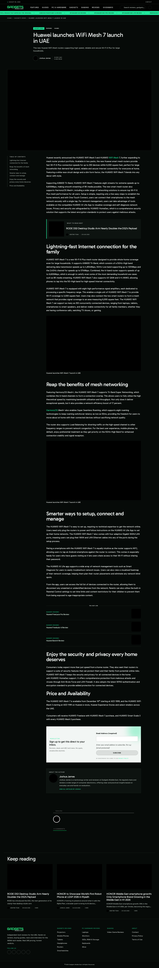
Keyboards (86, 943)
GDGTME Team (14, 908)
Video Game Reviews (115, 932)
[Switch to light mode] (150, 7)
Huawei (56, 28)
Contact (148, 2)
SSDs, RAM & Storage (90, 940)
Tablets (60, 940)
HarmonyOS (52, 410)
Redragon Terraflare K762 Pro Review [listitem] (138, 13)
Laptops (85, 932)
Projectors (61, 932)
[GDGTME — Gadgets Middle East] (15, 7)
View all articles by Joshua (70, 789)
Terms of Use (137, 940)
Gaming (85, 7)
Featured (49, 28)
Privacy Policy (123, 758)
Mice (84, 947)
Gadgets (73, 7)
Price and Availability (17, 186)
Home (9, 18)
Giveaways (108, 7)
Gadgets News (20, 18)
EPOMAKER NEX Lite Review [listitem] (105, 13)
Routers (60, 947)
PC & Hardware (59, 7)
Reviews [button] (96, 7)
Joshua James (65, 908)
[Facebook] (9, 952)
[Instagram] (14, 952)
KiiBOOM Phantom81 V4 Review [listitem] (24, 13)
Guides (45, 7)
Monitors (85, 936)
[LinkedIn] (23, 952)
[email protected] (102, 748)
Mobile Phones (63, 936)
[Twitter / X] (19, 952)
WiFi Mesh (114, 157)
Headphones (62, 943)
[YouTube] (28, 952)
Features (34, 7)
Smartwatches (62, 951)
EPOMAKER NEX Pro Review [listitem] (77, 13)
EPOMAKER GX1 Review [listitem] (51, 13)
